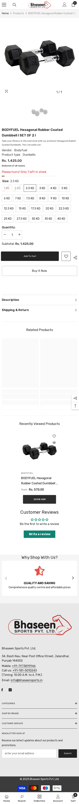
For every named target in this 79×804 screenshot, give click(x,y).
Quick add (40, 499)
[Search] (14, 5)
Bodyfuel (20, 150)
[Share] (74, 257)
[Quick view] (54, 442)
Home (5, 13)
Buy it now (39, 271)
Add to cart (31, 256)
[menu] (4, 4)
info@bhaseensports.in (27, 680)
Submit (67, 753)
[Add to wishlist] (54, 436)
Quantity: (8, 227)
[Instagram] (10, 689)
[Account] (64, 5)
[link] (66, 256)
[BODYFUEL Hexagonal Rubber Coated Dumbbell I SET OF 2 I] (39, 451)
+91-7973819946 (24, 666)
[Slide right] (72, 578)
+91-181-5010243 (24, 670)
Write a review (39, 534)
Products (18, 13)
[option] (39, 58)
